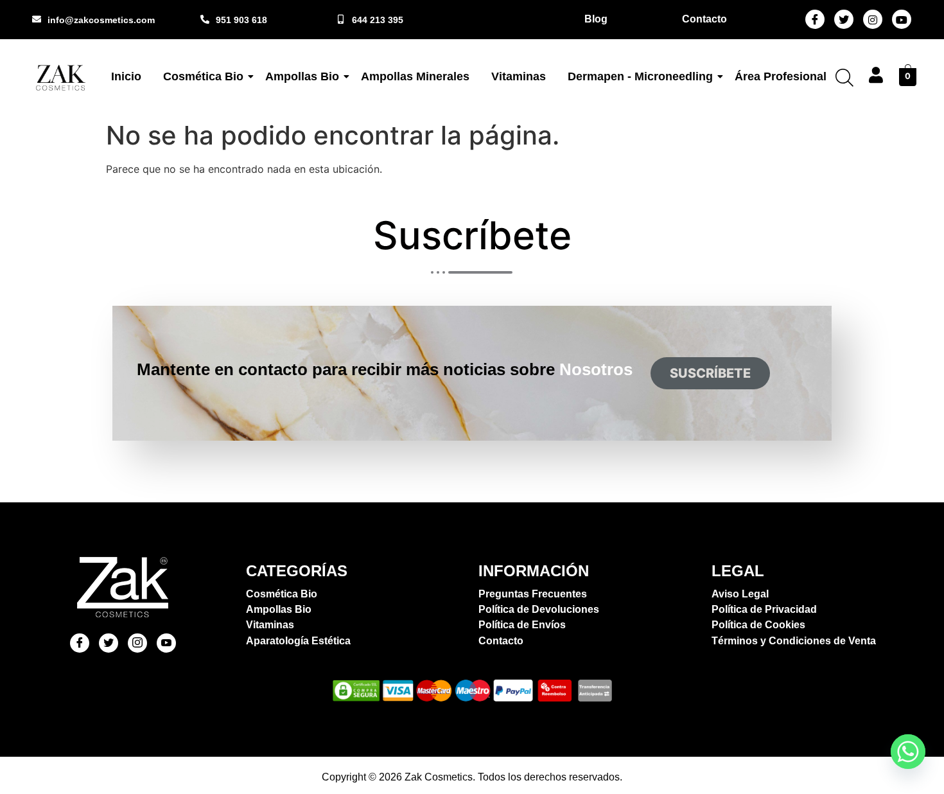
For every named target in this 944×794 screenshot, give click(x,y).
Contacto (500, 640)
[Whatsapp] (908, 751)
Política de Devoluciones (538, 609)
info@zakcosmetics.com (101, 20)
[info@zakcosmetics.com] (36, 19)
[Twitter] (843, 19)
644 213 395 (377, 20)
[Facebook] (815, 19)
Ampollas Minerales (415, 76)
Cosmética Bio (203, 76)
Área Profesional (780, 76)
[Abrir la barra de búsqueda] (844, 77)
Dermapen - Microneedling (640, 76)
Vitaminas (518, 76)
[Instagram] (872, 19)
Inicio (126, 76)
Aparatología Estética (298, 640)
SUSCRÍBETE (710, 373)
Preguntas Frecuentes (532, 593)
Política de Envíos (522, 624)
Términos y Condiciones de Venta (794, 640)
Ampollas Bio (302, 76)
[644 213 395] (341, 19)
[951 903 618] (204, 19)
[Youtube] (901, 19)
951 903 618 (241, 20)
